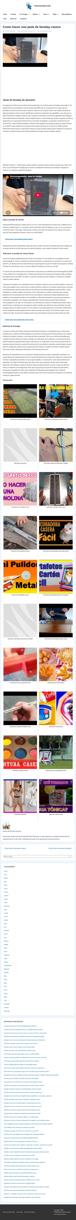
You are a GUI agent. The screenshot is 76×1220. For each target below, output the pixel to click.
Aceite (5, 871)
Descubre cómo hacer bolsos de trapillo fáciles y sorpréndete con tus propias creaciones (28, 1096)
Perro (5, 983)
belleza (6, 878)
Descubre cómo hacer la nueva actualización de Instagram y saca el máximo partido (26, 1120)
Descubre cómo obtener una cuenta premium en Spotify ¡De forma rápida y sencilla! (26, 1187)
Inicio (5, 14)
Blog (54, 14)
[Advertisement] (38, 83)
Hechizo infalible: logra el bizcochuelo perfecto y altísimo (19, 1176)
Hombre (6, 944)
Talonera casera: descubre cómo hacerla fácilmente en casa (20, 1173)
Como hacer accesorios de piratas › (60, 848)
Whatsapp (6, 1011)
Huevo (5, 951)
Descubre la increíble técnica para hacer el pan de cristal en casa (21, 1166)
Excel (5, 923)
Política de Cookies (29, 1212)
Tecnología (23, 14)
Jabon (5, 958)
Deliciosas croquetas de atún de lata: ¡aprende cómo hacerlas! (21, 1043)
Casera (6, 892)
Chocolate (6, 906)
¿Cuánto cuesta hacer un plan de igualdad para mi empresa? (20, 1026)
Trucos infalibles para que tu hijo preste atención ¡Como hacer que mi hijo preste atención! (28, 1124)
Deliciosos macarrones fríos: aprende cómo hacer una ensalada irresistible (24, 1036)
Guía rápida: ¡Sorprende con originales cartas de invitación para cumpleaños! (24, 1162)
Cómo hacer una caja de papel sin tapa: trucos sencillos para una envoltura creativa (26, 1071)
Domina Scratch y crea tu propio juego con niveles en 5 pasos (20, 1141)
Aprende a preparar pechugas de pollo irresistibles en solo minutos (22, 1180)
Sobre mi (13, 19)
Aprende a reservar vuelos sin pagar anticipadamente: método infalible (23, 1148)
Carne (5, 885)
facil (50, 31)
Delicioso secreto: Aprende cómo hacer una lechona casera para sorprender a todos (26, 1152)
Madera (6, 962)
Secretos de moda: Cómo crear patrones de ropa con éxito (19, 1050)
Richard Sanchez (15, 831)
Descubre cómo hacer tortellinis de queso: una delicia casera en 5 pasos (23, 1029)
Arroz (5, 874)
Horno (5, 948)
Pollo (5, 986)
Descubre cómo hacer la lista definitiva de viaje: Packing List (20, 1190)
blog (5, 881)
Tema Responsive (61, 1214)
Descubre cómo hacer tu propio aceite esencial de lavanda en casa (22, 1110)
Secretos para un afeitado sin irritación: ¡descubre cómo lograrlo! (21, 1078)
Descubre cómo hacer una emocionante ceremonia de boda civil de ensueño (24, 1040)
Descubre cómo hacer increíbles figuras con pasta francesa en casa (22, 1103)
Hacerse (6, 941)
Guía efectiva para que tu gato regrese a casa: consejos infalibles (21, 1054)
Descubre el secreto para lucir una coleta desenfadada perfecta (21, 1138)
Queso (6, 993)
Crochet (6, 920)
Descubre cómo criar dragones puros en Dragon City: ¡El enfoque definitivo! (24, 1134)
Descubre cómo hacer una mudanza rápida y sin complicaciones (21, 1117)
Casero (6, 899)
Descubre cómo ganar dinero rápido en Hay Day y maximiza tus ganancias (24, 1068)
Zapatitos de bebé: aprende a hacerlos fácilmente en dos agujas (21, 1159)
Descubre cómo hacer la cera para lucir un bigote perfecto (19, 1183)
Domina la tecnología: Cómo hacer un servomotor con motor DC (21, 1131)
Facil (5, 19)
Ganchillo (6, 930)
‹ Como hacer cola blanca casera (15, 848)
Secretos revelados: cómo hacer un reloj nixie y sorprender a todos (22, 1099)
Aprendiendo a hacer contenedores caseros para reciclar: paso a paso (23, 1106)
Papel (5, 979)
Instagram (6, 955)
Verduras (6, 1007)
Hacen (5, 934)
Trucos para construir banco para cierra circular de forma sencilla (21, 1061)
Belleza (35, 14)
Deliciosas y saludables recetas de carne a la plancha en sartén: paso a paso (25, 1194)
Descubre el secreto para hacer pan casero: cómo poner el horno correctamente (25, 1033)
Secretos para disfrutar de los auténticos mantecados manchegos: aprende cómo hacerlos (28, 1145)
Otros (5, 976)
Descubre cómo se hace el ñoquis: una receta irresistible (19, 1047)
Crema (6, 916)
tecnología (7, 1004)
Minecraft (6, 969)
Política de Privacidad (9, 1212)
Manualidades (67, 14)
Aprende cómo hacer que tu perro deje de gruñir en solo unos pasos (22, 1197)
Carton (6, 888)
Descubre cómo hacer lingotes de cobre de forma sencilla (19, 1155)
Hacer (45, 14)
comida (6, 913)
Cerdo (5, 902)
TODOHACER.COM (42, 6)
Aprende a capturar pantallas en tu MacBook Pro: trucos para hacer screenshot (25, 1057)
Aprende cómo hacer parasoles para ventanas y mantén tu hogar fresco (23, 1092)
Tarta (5, 1000)
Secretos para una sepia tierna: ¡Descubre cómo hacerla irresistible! (22, 1113)
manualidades (7, 965)
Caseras (6, 895)
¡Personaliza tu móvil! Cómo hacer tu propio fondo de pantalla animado (23, 1082)
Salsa (5, 997)
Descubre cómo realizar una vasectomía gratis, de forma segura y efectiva (24, 1085)
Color (5, 909)
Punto (5, 990)
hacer (5, 937)
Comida (13, 14)
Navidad (6, 972)
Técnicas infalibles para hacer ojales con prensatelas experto (20, 1064)
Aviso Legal (19, 1212)
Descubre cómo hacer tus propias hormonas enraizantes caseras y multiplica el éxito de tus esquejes (31, 1075)
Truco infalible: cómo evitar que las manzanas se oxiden (19, 1127)
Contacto (23, 19)
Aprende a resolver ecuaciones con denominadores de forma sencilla (22, 1089)
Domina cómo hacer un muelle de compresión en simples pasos (21, 1169)
